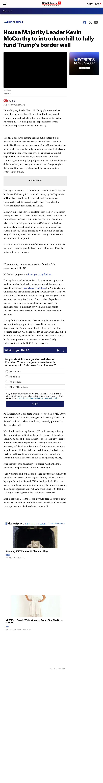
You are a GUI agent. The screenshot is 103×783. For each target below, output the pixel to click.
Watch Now (93, 4)
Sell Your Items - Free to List (36, 524)
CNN (14, 101)
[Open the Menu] (4, 4)
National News (13, 22)
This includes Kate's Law (33, 287)
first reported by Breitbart (40, 274)
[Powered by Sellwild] (61, 669)
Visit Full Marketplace (56, 523)
